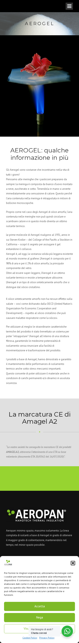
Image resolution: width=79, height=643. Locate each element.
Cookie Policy (29, 637)
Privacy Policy (46, 637)
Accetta (39, 606)
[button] (73, 563)
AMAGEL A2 (12, 452)
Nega (39, 617)
